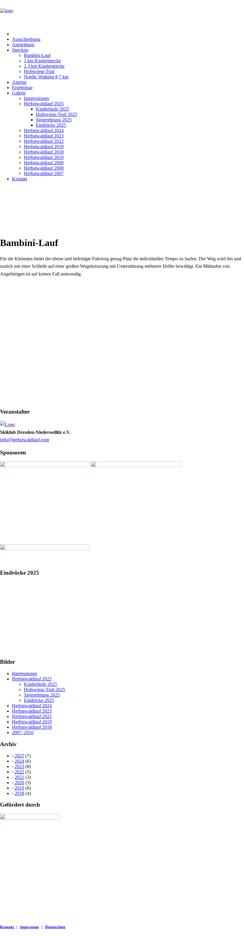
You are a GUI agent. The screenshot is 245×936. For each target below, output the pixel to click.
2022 (19, 771)
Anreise (19, 82)
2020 (19, 782)
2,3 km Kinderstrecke (44, 66)
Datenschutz (55, 927)
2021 (19, 777)
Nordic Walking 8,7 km (46, 76)
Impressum (29, 927)
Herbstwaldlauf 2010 (44, 157)
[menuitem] (128, 34)
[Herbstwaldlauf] (122, 13)
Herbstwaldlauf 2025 (44, 103)
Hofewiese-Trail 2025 (56, 114)
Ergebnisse (22, 87)
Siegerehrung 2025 (54, 119)
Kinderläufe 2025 (52, 109)
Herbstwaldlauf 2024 (44, 130)
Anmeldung (23, 44)
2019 (19, 787)
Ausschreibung (26, 39)
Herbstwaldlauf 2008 (44, 168)
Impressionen (36, 98)
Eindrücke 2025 (51, 125)
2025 (19, 755)
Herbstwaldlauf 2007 (44, 173)
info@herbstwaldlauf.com (24, 439)
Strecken (20, 49)
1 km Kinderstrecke (42, 60)
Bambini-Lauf (37, 55)
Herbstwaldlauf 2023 (44, 135)
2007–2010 (22, 732)
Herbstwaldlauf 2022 (44, 141)
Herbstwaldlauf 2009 (44, 162)
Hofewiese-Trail (39, 71)
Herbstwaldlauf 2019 (44, 146)
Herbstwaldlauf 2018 (44, 151)
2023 (19, 766)
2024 (19, 761)
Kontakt (19, 178)
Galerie (19, 92)
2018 (19, 793)
